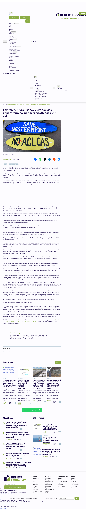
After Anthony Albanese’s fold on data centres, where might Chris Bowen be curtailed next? (51, 452)
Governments (6, 352)
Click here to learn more (6, 493)
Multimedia (20, 378)
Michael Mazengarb (7, 159)
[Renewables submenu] (16, 23)
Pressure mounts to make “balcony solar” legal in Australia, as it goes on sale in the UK (9, 383)
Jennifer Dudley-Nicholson (49, 402)
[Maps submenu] (38, 90)
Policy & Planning (46, 447)
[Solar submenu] (13, 32)
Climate (49, 378)
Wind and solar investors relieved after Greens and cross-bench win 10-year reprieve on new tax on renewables (18, 435)
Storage (34, 378)
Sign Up (25, 17)
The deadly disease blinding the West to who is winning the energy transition (51, 439)
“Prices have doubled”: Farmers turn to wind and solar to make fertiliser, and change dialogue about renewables (17, 425)
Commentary (46, 435)
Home (4, 104)
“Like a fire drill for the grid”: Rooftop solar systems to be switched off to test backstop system (16, 445)
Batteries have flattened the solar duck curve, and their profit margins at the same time (17, 455)
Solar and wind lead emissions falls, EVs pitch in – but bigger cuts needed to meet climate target (54, 384)
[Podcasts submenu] (15, 52)
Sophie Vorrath (4, 403)
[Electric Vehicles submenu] (18, 46)
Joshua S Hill (8, 467)
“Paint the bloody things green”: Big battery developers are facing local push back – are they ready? (39, 384)
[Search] (27, 21)
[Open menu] (5, 41)
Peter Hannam (45, 456)
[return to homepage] (15, 478)
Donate (14, 17)
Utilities (5, 164)
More (57, 362)
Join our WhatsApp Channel (31, 410)
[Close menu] (11, 13)
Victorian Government (13, 164)
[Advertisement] (32, 194)
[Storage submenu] (14, 39)
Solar (4, 378)
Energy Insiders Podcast (19, 403)
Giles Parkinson (35, 401)
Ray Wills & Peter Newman (46, 444)
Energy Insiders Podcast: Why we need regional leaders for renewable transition (23, 384)
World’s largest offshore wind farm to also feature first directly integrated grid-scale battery (18, 464)
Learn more (3, 508)
